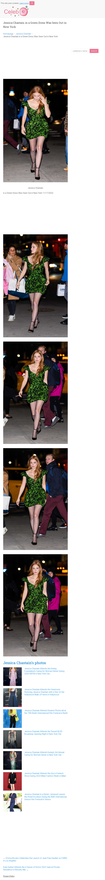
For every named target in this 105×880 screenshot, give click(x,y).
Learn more (24, 3)
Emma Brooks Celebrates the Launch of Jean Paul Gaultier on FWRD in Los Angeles (35, 859)
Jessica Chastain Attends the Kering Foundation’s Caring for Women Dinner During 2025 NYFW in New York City (44, 671)
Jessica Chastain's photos (24, 662)
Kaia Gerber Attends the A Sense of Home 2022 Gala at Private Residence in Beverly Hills (31, 868)
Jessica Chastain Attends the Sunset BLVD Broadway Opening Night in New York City (43, 732)
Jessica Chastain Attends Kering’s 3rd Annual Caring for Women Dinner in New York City (44, 753)
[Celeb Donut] (16, 6)
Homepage (8, 34)
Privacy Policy (9, 876)
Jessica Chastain (23, 34)
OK (32, 3)
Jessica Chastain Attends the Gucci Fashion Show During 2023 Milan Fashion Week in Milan (45, 774)
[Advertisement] (35, 58)
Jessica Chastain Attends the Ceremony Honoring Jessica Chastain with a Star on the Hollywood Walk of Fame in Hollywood (44, 692)
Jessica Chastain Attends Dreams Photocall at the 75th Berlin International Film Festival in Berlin (46, 711)
